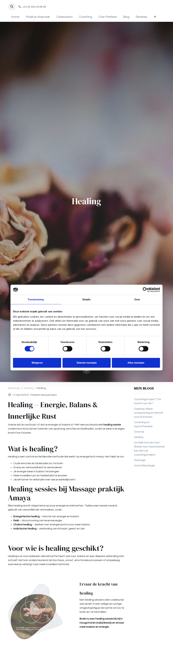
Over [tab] (137, 299)
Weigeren (37, 362)
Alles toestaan (136, 362)
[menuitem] (15, 16)
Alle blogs (14, 388)
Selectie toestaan (87, 362)
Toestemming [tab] (36, 299)
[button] (12, 6)
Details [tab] (86, 299)
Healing (28, 388)
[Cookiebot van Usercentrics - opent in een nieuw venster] (145, 289)
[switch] (67, 348)
